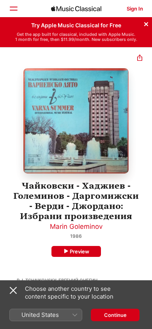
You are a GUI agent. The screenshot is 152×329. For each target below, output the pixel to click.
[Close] (146, 23)
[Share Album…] (139, 58)
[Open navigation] (13, 8)
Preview (79, 251)
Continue (115, 315)
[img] (76, 8)
